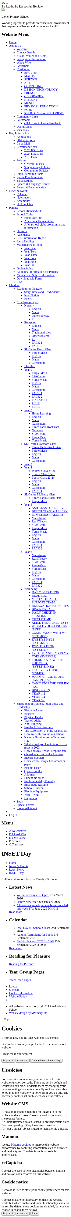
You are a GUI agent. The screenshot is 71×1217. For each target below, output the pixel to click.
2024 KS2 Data (33, 153)
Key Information (19, 133)
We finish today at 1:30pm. (33, 895)
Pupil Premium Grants (30, 173)
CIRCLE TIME (41, 619)
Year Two (30, 251)
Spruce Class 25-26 (43, 474)
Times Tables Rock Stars (46, 447)
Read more (15, 911)
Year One (30, 248)
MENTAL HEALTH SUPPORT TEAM (44, 600)
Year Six (29, 265)
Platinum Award (34, 710)
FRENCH (30, 92)
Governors (23, 65)
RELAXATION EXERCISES (50, 605)
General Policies (34, 163)
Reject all (8, 1060)
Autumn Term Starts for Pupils (35, 934)
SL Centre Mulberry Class (39, 494)
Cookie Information (21, 993)
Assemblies (23, 200)
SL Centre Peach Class (37, 349)
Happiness (30, 798)
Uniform (22, 231)
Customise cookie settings (46, 1060)
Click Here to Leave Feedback (42, 123)
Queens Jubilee (33, 771)
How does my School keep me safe (45, 750)
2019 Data (30, 157)
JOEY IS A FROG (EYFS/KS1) (43, 648)
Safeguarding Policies (37, 167)
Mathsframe (39, 518)
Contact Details (26, 52)
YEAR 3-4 (38, 696)
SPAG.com (38, 376)
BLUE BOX (39, 595)
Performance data (27, 146)
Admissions (24, 136)
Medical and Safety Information (36, 275)
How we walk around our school (44, 734)
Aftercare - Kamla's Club (39, 221)
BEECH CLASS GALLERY (50, 511)
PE (33, 319)
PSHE (28, 109)
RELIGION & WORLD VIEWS (44, 113)
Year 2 (28, 410)
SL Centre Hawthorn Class (40, 443)
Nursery (29, 305)
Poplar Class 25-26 (43, 477)
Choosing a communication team (43, 754)
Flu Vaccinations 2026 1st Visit (35, 941)
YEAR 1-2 (38, 693)
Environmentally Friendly (39, 781)
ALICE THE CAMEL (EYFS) (50, 622)
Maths (35, 312)
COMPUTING (33, 86)
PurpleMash (39, 437)
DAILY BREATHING (45, 592)
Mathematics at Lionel (30, 244)
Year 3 (28, 464)
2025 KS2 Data (33, 150)
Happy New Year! (27, 901)
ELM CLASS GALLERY (48, 514)
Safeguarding (25, 180)
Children (14, 285)
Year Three (30, 254)
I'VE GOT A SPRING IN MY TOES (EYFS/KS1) (50, 654)
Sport (20, 801)
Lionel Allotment (27, 808)
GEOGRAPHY (34, 96)
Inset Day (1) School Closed (34, 927)
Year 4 (28, 467)
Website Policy (18, 996)
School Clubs (25, 214)
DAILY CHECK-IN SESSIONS (44, 614)
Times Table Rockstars (45, 427)
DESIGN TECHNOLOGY (41, 89)
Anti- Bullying (33, 723)
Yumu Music (39, 379)
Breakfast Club (33, 217)
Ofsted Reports (26, 140)
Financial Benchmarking (31, 187)
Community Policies (36, 170)
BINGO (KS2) (41, 690)
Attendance (23, 234)
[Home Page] (3, 10)
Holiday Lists (25, 204)
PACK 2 (37, 346)
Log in (13, 815)
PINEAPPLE (40, 400)
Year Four (30, 258)
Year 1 (28, 369)
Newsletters (24, 197)
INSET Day (16, 873)
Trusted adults (32, 720)
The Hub (29, 366)
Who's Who (24, 62)
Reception (30, 322)
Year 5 (28, 504)
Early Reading (25, 241)
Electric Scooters (34, 757)
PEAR (36, 406)
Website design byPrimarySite (28, 1013)
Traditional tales (41, 332)
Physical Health (33, 717)
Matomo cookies (21, 1144)
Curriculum (23, 69)
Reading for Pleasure (29, 288)
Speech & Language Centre (33, 184)
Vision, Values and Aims (31, 55)
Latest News (16, 869)
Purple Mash (39, 352)
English (36, 308)
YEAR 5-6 (38, 700)
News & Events (18, 190)
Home (12, 42)
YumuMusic (39, 568)
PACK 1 (37, 342)
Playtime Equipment (36, 791)
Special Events (25, 804)
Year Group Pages (27, 302)
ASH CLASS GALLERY (48, 508)
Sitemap (14, 989)
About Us (15, 45)
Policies (21, 160)
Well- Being (31, 794)
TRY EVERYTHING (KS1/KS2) (45, 671)
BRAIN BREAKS (43, 609)
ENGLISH (30, 72)
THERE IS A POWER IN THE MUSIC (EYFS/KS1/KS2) (47, 663)
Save (34, 1213)
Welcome (22, 49)
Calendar (22, 194)
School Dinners (33, 788)
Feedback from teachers (38, 727)
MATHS (29, 76)
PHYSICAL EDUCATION (41, 106)
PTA (19, 281)
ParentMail (23, 143)
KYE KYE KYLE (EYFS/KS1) (43, 641)
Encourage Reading (36, 784)
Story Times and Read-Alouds (42, 292)
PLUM (36, 403)
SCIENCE (30, 79)
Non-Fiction (31, 295)
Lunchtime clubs (34, 777)
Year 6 (28, 551)
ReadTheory (39, 521)
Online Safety (25, 268)
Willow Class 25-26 (43, 470)
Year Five (30, 261)
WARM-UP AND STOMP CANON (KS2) (48, 678)
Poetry (28, 298)
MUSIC (29, 103)
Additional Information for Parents (37, 271)
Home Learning (41, 413)
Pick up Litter (32, 767)
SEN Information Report (31, 238)
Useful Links (24, 126)
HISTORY (30, 99)
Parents (13, 207)
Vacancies (23, 130)
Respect (29, 713)
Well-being (30, 589)
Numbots (37, 430)
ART (27, 82)
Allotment (30, 774)
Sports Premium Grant (30, 177)
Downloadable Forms (30, 278)
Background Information (31, 59)
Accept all (22, 1060)
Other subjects (40, 315)
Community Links (27, 116)
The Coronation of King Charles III (45, 730)
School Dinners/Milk (29, 211)
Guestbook (23, 119)
